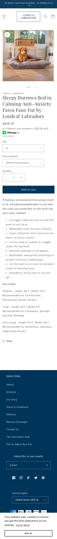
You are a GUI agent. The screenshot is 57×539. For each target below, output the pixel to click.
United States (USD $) (27, 500)
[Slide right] (35, 87)
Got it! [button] (28, 533)
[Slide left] (21, 87)
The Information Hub (18, 436)
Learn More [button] (23, 525)
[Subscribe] (47, 465)
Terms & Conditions (17, 406)
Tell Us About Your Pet (19, 444)
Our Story (11, 399)
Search (10, 384)
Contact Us (12, 429)
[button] (4, 16)
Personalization (10, 156)
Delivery (11, 414)
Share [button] (9, 341)
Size (5, 141)
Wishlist (11, 392)
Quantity (7, 171)
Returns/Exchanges (17, 421)
